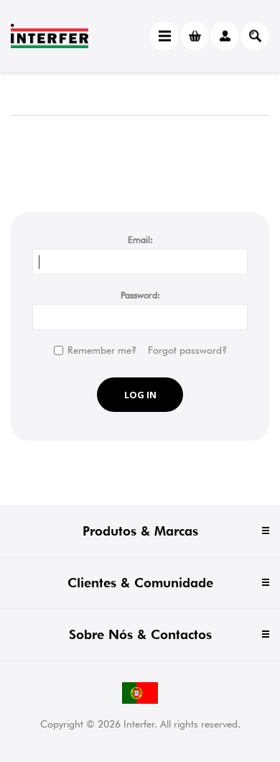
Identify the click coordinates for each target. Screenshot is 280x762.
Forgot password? (187, 350)
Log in (140, 394)
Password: (140, 294)
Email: (140, 239)
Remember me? (101, 350)
